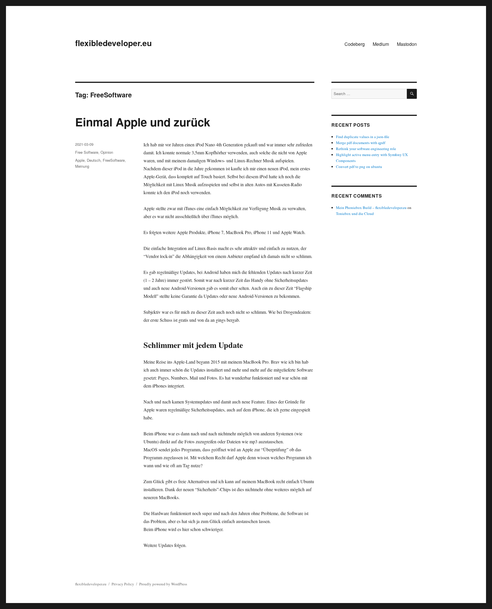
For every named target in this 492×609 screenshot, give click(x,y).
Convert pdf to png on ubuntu (359, 166)
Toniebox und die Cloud (355, 213)
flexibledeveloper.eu (113, 43)
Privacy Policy (123, 584)
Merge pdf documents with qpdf (360, 142)
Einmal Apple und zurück (142, 122)
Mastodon (407, 44)
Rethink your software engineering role (366, 148)
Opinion (107, 152)
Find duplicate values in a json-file (362, 136)
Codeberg (355, 44)
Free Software (86, 152)
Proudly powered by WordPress (163, 584)
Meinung (82, 166)
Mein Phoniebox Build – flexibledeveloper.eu (371, 207)
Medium (381, 44)
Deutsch (94, 160)
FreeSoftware (114, 160)
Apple (80, 160)
